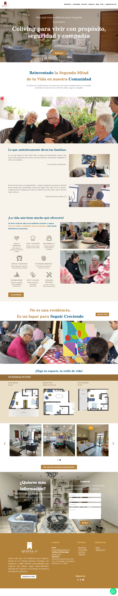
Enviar (85, 523)
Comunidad (16, 295)
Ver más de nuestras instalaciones (59, 467)
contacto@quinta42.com (61, 550)
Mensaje (72, 510)
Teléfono (72, 505)
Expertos (82, 554)
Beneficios (82, 548)
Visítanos (59, 53)
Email (71, 500)
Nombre (72, 495)
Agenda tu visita (28, 576)
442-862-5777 (56, 554)
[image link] (5, 4)
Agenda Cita (100, 550)
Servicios (81, 552)
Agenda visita (102, 314)
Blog (97, 548)
